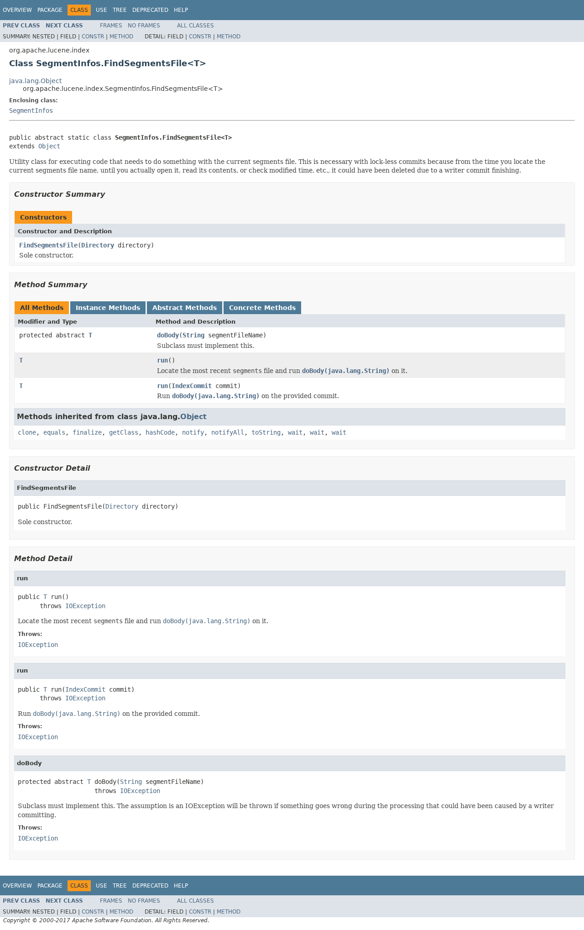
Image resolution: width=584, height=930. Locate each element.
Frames (111, 25)
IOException (85, 605)
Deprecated (150, 10)
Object (49, 146)
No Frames (144, 25)
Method (121, 36)
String (193, 335)
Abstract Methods (184, 307)
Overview (17, 10)
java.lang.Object (35, 80)
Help (181, 10)
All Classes (195, 25)
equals (54, 432)
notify (193, 432)
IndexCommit (192, 385)
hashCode (160, 432)
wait (295, 432)
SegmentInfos (31, 110)
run (162, 360)
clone (27, 432)
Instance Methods (108, 307)
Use (101, 10)
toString (266, 432)
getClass (123, 432)
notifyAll (227, 432)
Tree (120, 10)
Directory (97, 245)
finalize (87, 432)
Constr (93, 36)
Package (50, 10)
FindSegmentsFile (48, 245)
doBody (168, 335)
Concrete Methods (262, 307)
